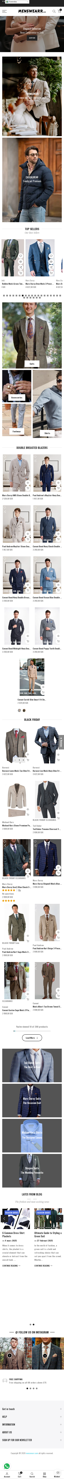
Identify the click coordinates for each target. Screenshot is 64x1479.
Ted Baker (37, 825)
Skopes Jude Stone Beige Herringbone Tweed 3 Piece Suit (35, 283)
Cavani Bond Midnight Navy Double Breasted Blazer (24, 648)
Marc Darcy (7, 883)
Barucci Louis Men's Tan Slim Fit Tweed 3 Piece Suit (24, 770)
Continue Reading (13, 1319)
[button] (8, 900)
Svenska (12, 2)
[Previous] (4, 1218)
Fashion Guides (14, 1212)
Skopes (13, 280)
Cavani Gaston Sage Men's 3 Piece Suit (18, 1010)
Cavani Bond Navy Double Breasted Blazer (20, 597)
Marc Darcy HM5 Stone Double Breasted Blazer (22, 495)
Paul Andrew (7, 948)
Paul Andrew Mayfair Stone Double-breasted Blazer (24, 546)
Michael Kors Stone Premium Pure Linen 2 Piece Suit (25, 825)
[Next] (59, 1218)
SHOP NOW (32, 38)
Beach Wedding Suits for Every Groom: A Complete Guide (49, 1236)
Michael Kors (8, 822)
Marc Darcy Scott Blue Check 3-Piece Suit (20, 887)
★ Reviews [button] (61, 742)
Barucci (5, 767)
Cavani (5, 1006)
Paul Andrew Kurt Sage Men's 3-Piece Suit (20, 951)
